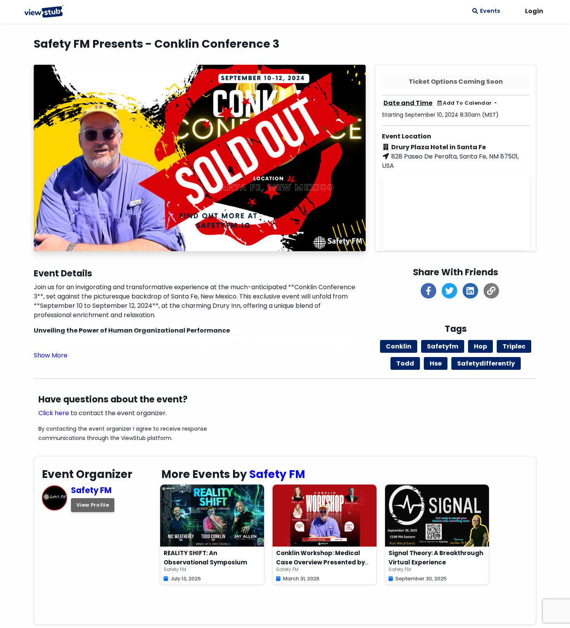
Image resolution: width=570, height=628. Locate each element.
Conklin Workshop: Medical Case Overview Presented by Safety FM (320, 562)
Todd (405, 363)
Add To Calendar (467, 103)
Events (489, 11)
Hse (436, 363)
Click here (53, 413)
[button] (50, 355)
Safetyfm (442, 346)
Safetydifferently (486, 363)
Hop (480, 346)
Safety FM (91, 490)
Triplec (514, 346)
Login (534, 11)
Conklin (398, 346)
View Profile (92, 505)
